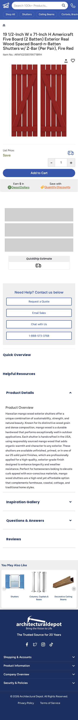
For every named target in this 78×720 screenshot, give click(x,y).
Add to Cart (39, 173)
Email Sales (39, 313)
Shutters (27, 14)
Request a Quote (39, 301)
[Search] (63, 5)
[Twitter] (35, 644)
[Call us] (73, 5)
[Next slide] (74, 589)
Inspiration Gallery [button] (23, 502)
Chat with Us (39, 324)
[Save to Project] (73, 61)
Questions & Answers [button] (25, 520)
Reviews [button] (13, 539)
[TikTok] (51, 644)
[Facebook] (27, 644)
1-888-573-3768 (39, 335)
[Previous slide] (4, 589)
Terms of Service (50, 703)
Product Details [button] (20, 392)
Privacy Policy (26, 703)
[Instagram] (43, 644)
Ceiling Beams (46, 14)
